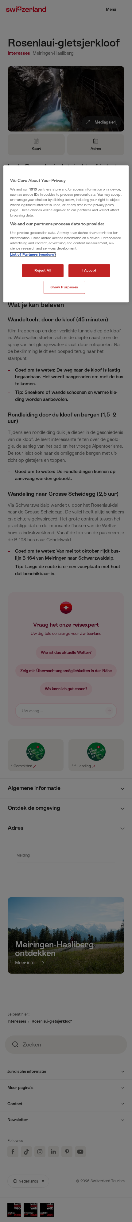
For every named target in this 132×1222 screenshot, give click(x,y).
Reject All (43, 270)
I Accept (89, 270)
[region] (66, 233)
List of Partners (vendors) (33, 255)
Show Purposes (64, 287)
